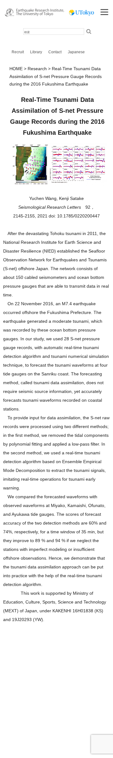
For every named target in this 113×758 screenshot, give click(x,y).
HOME (16, 68)
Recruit (18, 52)
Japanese (76, 52)
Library (36, 52)
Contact (55, 52)
